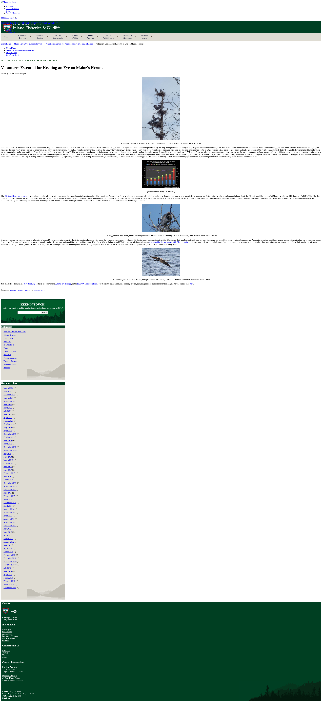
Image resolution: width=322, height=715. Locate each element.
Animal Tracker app (63, 284)
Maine (107, 37)
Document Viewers (10, 636)
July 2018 (7, 454)
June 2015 (8, 493)
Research (28, 290)
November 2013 (10, 512)
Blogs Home (6, 44)
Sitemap (5, 641)
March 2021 (8, 421)
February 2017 (9, 473)
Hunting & (21, 37)
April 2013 (8, 516)
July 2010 (7, 568)
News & (143, 37)
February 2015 (9, 496)
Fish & (73, 37)
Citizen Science (10, 335)
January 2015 (9, 499)
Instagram (6, 657)
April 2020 (8, 431)
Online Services (12, 9)
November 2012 (10, 522)
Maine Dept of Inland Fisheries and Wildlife (29, 23)
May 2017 (8, 470)
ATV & (56, 37)
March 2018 (8, 460)
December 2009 (10, 588)
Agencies (9, 6)
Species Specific (39, 290)
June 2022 (8, 404)
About (5, 38)
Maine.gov (6, 629)
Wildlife (7, 368)
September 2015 (10, 489)
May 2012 (8, 532)
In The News (9, 345)
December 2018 (10, 447)
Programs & (126, 37)
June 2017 (8, 467)
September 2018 (10, 450)
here (191, 284)
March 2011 (8, 552)
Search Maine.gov (13, 13)
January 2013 (9, 519)
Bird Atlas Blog (12, 55)
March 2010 (8, 578)
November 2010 (10, 561)
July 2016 (7, 476)
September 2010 (10, 565)
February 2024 (9, 395)
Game (89, 37)
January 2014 (9, 509)
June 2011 (8, 545)
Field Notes (8, 338)
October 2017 (9, 463)
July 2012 (7, 529)
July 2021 (7, 411)
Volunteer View (10, 364)
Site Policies (7, 632)
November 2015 (10, 486)
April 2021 (8, 418)
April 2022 (8, 408)
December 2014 (10, 503)
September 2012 (10, 525)
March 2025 (8, 391)
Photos (20, 290)
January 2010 (9, 584)
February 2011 (9, 555)
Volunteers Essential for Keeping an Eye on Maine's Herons (69, 44)
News (8, 28)
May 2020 (8, 427)
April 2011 (8, 548)
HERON (13, 290)
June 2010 (8, 571)
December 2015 (10, 483)
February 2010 (9, 581)
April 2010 (8, 575)
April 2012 (8, 535)
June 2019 (8, 440)
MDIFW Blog (11, 53)
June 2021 (8, 414)
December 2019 (10, 434)
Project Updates (10, 351)
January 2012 (9, 542)
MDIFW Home (8, 638)
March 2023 (8, 398)
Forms (8, 30)
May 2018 (8, 457)
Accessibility (7, 634)
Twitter (5, 653)
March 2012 (8, 539)
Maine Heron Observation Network (28, 44)
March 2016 (8, 480)
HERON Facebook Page (87, 284)
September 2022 (10, 401)
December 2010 (10, 558)
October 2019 (9, 437)
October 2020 (9, 424)
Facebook (6, 650)
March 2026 (8, 388)
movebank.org (29, 284)
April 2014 (8, 506)
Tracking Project (10, 361)
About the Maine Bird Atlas (15, 332)
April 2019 (8, 444)
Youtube (5, 655)
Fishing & (38, 37)
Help (8, 11)
